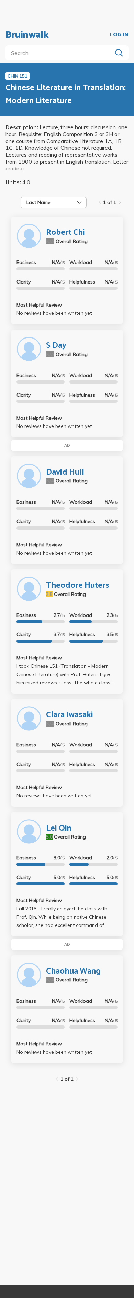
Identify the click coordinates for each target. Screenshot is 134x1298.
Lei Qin (58, 828)
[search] (60, 52)
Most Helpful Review (39, 305)
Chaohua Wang (73, 971)
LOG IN (119, 35)
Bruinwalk (27, 35)
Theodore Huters (77, 585)
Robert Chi (65, 232)
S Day (56, 345)
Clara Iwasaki (69, 715)
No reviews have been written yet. (54, 313)
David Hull (65, 472)
